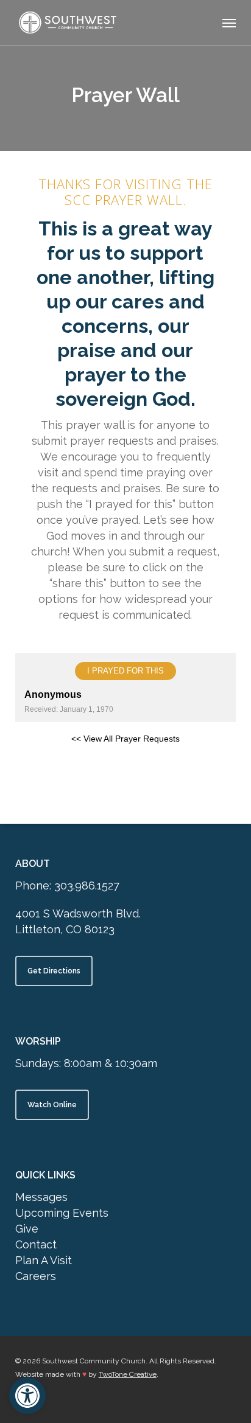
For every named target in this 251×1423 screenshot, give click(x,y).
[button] (229, 22)
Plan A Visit (43, 1260)
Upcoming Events (61, 1212)
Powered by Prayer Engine (125, 771)
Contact (36, 1244)
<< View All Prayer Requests (125, 738)
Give (26, 1228)
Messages (41, 1197)
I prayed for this (125, 670)
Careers (35, 1276)
